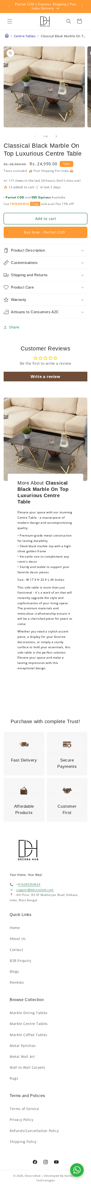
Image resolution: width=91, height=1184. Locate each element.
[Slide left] (35, 136)
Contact (16, 949)
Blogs (14, 971)
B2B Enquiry (20, 960)
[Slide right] (56, 136)
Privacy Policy (21, 1119)
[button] (9, 21)
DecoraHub (33, 1175)
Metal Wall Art (22, 1056)
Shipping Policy (23, 1141)
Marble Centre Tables (29, 1023)
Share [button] (14, 327)
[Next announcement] (82, 6)
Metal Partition (23, 1045)
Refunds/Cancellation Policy (34, 1130)
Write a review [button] (45, 376)
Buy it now (45, 232)
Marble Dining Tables (29, 1012)
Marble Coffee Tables (28, 1034)
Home (15, 927)
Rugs (14, 1078)
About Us (18, 938)
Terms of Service (24, 1108)
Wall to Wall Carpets (27, 1067)
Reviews (17, 982)
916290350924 (29, 884)
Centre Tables (25, 36)
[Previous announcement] (9, 6)
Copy (35, 204)
